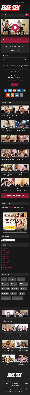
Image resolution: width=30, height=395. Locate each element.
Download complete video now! (16, 40)
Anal (5, 279)
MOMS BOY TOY (7, 266)
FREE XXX (5, 250)
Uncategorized (18, 298)
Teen (15, 84)
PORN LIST (5, 248)
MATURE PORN (7, 260)
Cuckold (6, 283)
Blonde (22, 279)
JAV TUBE (5, 270)
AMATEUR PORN (7, 268)
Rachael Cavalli (18, 80)
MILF (24, 288)
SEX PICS (5, 262)
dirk (17, 75)
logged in (10, 207)
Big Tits (13, 279)
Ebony (14, 283)
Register (23, 2)
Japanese (6, 288)
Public (14, 293)
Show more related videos (15, 196)
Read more (14, 71)
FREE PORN (6, 256)
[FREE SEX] (12, 8)
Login (17, 2)
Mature (15, 288)
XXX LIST (5, 264)
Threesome (7, 298)
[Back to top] (25, 390)
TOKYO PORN (6, 258)
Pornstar (6, 293)
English (5, 240)
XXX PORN (5, 252)
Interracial (23, 283)
